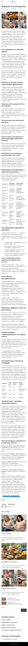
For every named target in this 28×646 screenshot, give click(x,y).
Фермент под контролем (7, 625)
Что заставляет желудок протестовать (11, 630)
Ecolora (12, 1)
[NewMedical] (4, 506)
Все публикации (7, 496)
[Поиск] (26, 1)
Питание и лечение (15, 496)
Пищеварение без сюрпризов (9, 561)
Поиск (2, 607)
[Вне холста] (2, 1)
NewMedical (11, 504)
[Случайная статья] (24, 1)
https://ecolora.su (11, 506)
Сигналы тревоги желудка (8, 588)
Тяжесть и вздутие (6, 533)
